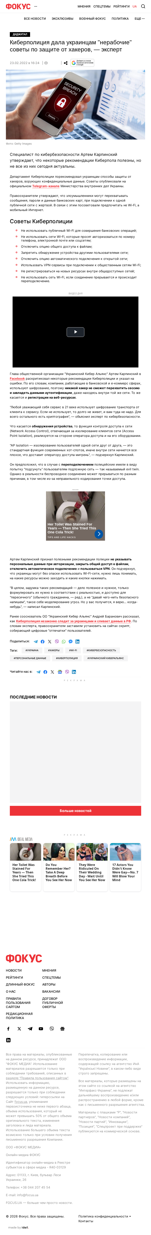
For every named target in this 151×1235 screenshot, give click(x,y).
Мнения (84, 6)
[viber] (51, 1028)
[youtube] (40, 1028)
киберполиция (68, 658)
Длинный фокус (20, 984)
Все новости (35, 18)
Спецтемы (101, 6)
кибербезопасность (102, 650)
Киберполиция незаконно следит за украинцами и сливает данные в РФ (73, 621)
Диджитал (20, 34)
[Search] (143, 6)
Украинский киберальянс (106, 658)
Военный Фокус (92, 18)
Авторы (48, 984)
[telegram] (30, 1028)
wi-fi (74, 650)
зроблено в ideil (18, 1227)
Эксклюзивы (62, 18)
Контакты (85, 1221)
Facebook (17, 378)
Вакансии (51, 991)
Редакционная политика (19, 1016)
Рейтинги (121, 6)
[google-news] (62, 1028)
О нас (11, 991)
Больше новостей (75, 811)
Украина (32, 650)
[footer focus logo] (24, 958)
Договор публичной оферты (52, 1003)
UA (135, 6)
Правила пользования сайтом (18, 1003)
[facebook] (8, 1028)
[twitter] (19, 1028)
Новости (14, 970)
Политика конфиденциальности (103, 1216)
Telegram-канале (46, 186)
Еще (138, 18)
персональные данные (30, 658)
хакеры (54, 650)
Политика (120, 18)
